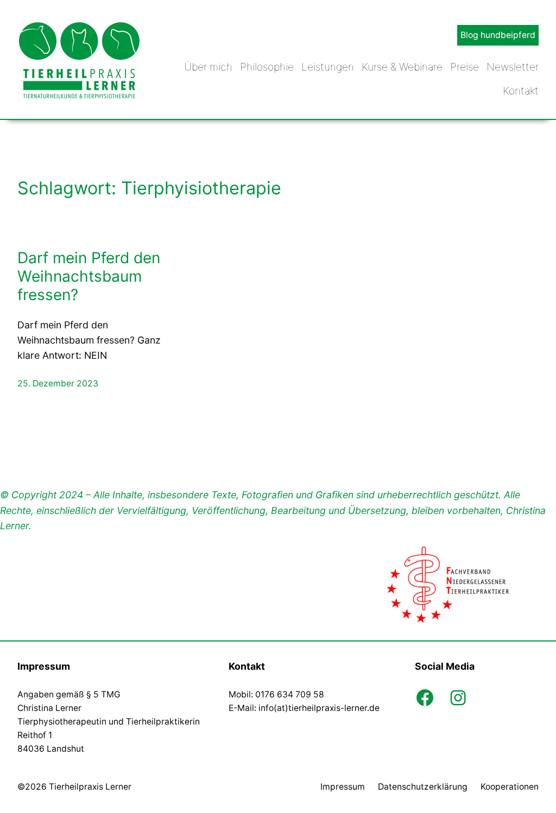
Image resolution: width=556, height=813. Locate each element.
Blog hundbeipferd (497, 35)
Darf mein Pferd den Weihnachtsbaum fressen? (88, 276)
